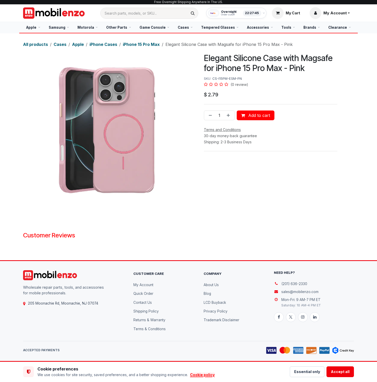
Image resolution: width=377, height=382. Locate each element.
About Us (211, 285)
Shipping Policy (146, 311)
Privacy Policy (215, 311)
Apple (78, 44)
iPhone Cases (103, 44)
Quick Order (143, 293)
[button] (329, 13)
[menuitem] (33, 27)
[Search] (192, 13)
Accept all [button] (340, 371)
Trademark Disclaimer (221, 320)
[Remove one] (209, 115)
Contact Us (142, 302)
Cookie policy (202, 375)
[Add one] (229, 115)
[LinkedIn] (315, 317)
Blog (207, 293)
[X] (291, 317)
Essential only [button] (307, 371)
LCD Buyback (215, 302)
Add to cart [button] (258, 115)
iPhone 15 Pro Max (141, 44)
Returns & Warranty (149, 320)
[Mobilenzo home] (50, 275)
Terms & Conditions (149, 329)
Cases (60, 44)
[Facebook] (279, 317)
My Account (143, 285)
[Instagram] (303, 317)
